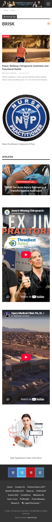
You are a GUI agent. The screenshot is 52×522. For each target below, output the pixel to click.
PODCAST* (41, 491)
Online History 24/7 (36, 487)
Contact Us (20, 487)
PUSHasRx (24, 499)
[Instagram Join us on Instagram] (39, 472)
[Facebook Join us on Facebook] (12, 472)
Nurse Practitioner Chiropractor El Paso (18, 144)
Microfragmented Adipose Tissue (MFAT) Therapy (26, 182)
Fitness (6, 36)
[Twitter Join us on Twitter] (21, 472)
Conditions (26, 495)
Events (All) (13, 495)
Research (15, 503)
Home (9, 487)
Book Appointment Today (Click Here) (26, 458)
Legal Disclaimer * (33, 503)
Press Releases (38, 499)
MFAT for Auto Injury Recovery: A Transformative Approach (26, 189)
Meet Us (30, 491)
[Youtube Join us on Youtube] (30, 472)
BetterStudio (32, 517)
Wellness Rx (38, 495)
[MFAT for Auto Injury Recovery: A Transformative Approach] (26, 179)
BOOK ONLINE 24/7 (14, 491)
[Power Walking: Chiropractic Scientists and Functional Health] (26, 48)
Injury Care (12, 499)
